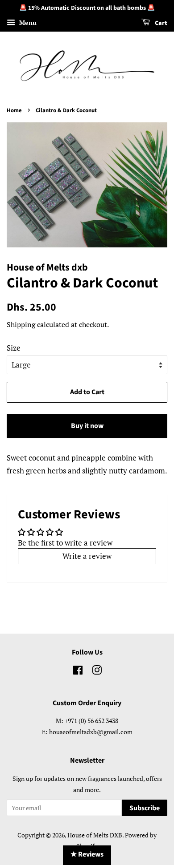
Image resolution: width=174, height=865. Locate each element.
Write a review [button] (87, 556)
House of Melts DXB (94, 835)
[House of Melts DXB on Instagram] (97, 671)
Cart (160, 23)
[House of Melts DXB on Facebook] (78, 671)
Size (14, 348)
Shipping (21, 324)
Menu (27, 22)
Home (14, 110)
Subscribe (144, 808)
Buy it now (87, 426)
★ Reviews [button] (87, 854)
